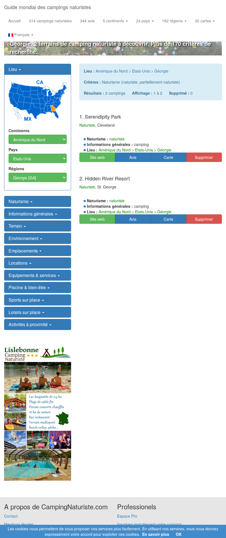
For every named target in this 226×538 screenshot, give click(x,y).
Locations (19, 263)
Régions (16, 168)
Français (22, 34)
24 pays (143, 20)
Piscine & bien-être (28, 287)
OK (179, 534)
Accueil (14, 20)
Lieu (13, 69)
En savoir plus (155, 534)
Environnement (24, 238)
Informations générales (31, 214)
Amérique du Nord (112, 71)
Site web (97, 157)
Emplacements (24, 250)
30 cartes (203, 20)
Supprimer (204, 157)
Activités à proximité (29, 324)
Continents (19, 130)
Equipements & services (33, 275)
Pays (13, 149)
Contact (11, 516)
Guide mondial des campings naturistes (47, 6)
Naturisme (19, 201)
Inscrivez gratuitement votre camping (149, 524)
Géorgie (161, 71)
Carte (168, 157)
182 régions (173, 20)
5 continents (114, 20)
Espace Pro (127, 516)
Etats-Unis (141, 71)
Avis (132, 157)
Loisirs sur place (25, 312)
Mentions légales (19, 524)
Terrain (16, 226)
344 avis (87, 20)
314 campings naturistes (50, 20)
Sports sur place (25, 300)
